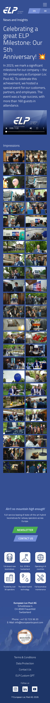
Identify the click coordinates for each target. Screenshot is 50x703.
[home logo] (13, 10)
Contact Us (25, 669)
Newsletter (25, 530)
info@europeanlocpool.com (29, 622)
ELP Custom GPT (25, 675)
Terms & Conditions (25, 657)
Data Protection (25, 663)
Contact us (25, 538)
